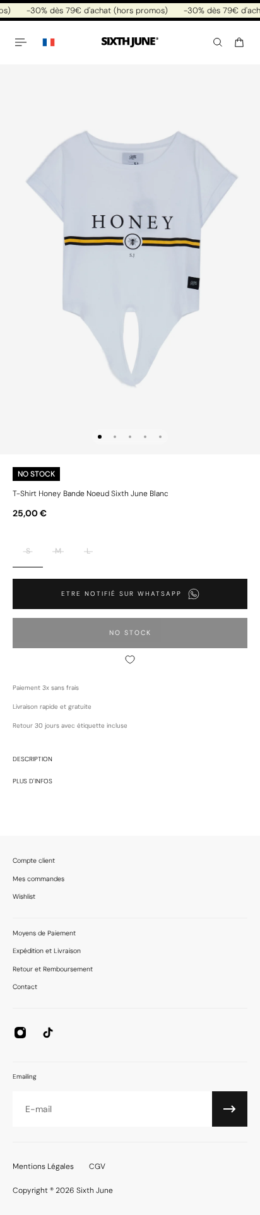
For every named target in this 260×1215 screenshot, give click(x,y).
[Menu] (22, 42)
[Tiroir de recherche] (217, 42)
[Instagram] (20, 1032)
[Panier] (239, 42)
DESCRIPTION (32, 759)
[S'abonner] (229, 1109)
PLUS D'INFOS (32, 781)
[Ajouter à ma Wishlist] (130, 659)
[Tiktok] (48, 1032)
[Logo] (130, 42)
